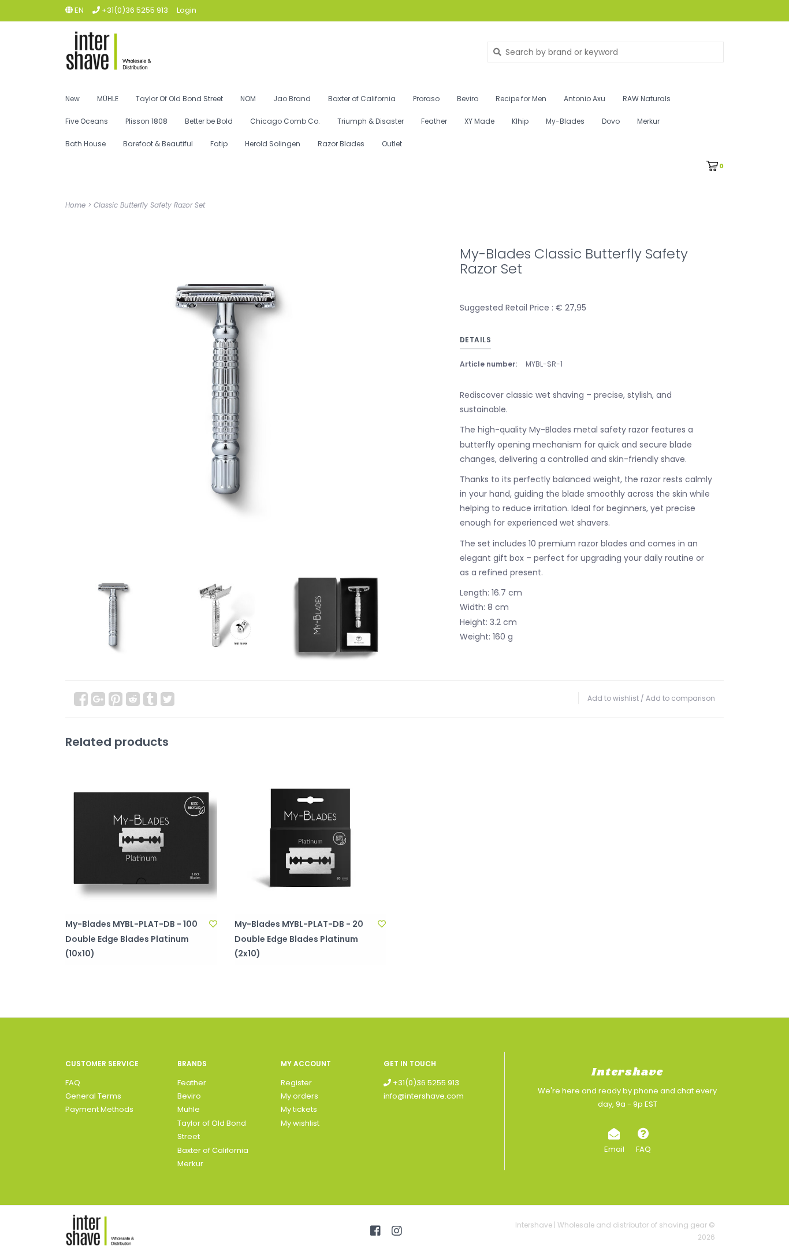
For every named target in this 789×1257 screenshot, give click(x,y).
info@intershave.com (424, 1095)
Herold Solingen (272, 144)
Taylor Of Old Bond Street (179, 98)
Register (296, 1082)
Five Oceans (86, 121)
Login (186, 10)
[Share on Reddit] (133, 699)
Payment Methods (99, 1109)
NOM (248, 98)
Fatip (219, 144)
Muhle (188, 1109)
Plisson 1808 (146, 121)
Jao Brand (292, 98)
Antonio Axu (584, 98)
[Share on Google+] (98, 699)
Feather (434, 121)
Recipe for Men (521, 98)
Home (75, 205)
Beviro (467, 98)
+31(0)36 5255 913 (425, 1082)
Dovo (611, 121)
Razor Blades (341, 144)
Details (476, 340)
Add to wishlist (613, 698)
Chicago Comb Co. (285, 121)
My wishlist (300, 1123)
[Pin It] (115, 699)
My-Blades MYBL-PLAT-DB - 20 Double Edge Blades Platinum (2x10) (299, 938)
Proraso (426, 98)
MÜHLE (107, 98)
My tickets (299, 1109)
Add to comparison (680, 698)
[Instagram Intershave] (397, 1231)
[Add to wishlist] (213, 924)
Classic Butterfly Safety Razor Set (149, 205)
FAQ (72, 1082)
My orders (299, 1095)
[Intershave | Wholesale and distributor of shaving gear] (267, 51)
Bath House (85, 144)
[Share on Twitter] (167, 699)
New (72, 98)
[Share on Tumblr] (150, 699)
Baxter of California (362, 98)
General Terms (93, 1095)
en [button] (78, 10)
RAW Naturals (647, 98)
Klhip (520, 121)
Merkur (648, 121)
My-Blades (565, 121)
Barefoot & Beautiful (158, 144)
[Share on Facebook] (81, 699)
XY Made (479, 121)
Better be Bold (209, 121)
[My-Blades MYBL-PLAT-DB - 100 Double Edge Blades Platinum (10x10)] (141, 839)
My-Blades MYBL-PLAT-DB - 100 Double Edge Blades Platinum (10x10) (131, 938)
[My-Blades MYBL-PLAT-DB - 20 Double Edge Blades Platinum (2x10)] (310, 839)
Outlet (392, 144)
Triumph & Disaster (370, 121)
